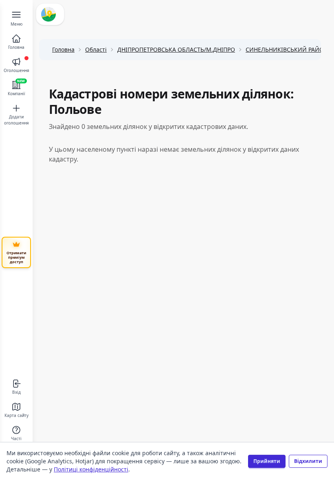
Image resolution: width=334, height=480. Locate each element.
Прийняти (266, 461)
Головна (63, 49)
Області (96, 49)
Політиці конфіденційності (91, 469)
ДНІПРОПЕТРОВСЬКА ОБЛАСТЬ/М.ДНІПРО (176, 49)
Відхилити (308, 461)
